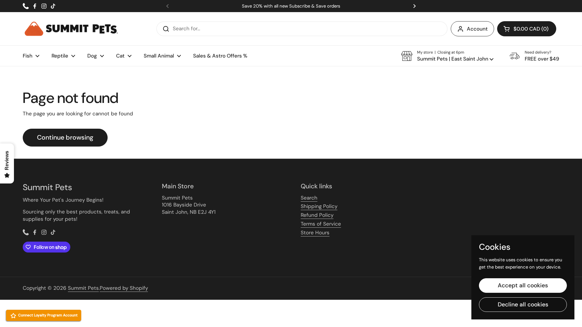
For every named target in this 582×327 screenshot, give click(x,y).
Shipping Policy (319, 206)
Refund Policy (317, 215)
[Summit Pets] (71, 28)
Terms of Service (321, 223)
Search (309, 197)
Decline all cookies (523, 304)
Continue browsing (65, 137)
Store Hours (315, 232)
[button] (447, 56)
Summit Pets (83, 288)
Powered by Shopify (124, 288)
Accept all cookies (523, 285)
